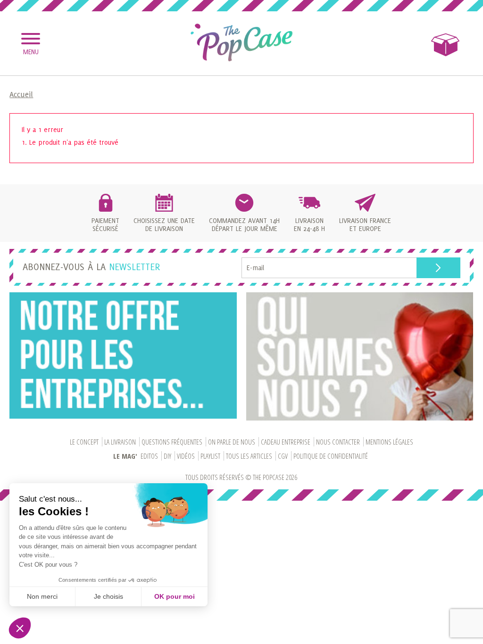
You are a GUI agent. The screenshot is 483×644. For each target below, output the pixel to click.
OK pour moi (174, 596)
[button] (19, 628)
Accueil (21, 94)
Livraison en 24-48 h (309, 224)
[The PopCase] (241, 42)
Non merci (42, 596)
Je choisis (108, 596)
